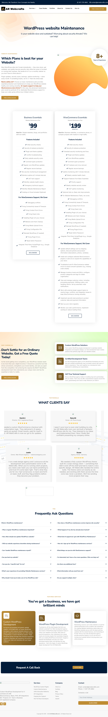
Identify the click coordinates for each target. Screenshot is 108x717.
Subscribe (93, 703)
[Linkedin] (1, 704)
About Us (60, 8)
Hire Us (77, 8)
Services (32, 8)
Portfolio (52, 8)
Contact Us (68, 8)
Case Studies (43, 8)
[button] (26, 523)
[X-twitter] (4, 704)
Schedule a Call (83, 693)
